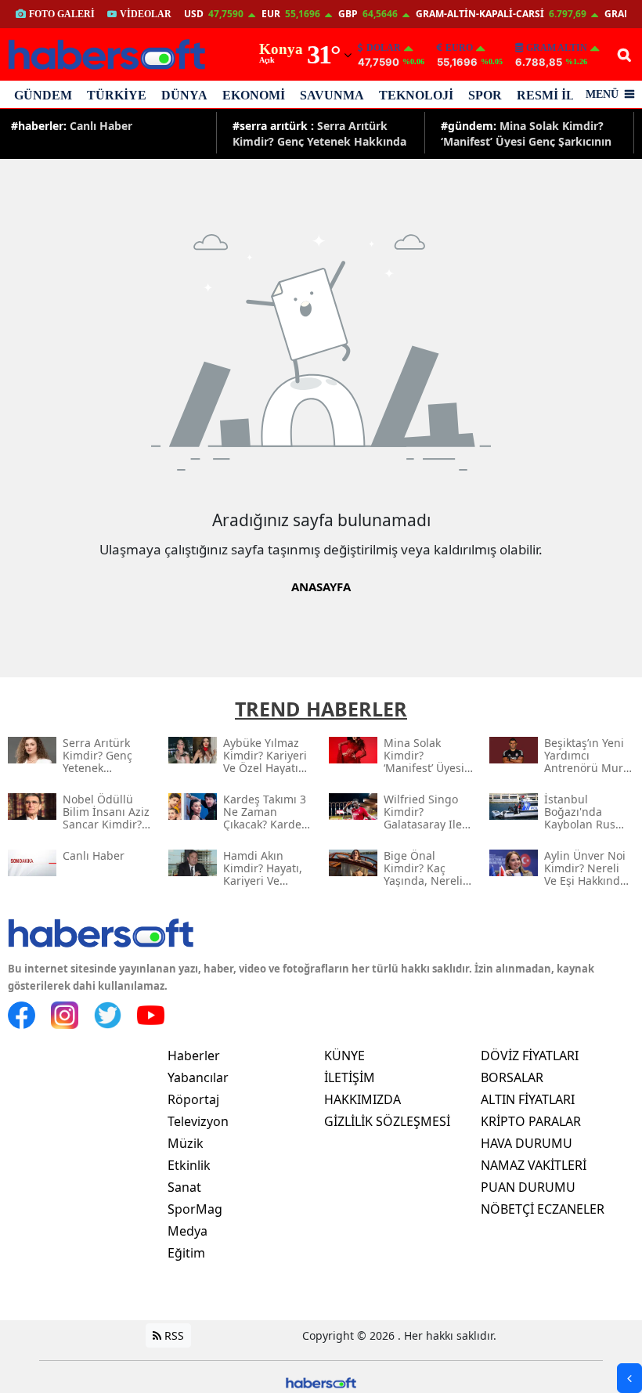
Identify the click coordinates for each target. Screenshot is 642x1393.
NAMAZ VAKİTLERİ (533, 1165)
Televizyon (198, 1121)
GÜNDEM (43, 95)
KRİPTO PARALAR (531, 1121)
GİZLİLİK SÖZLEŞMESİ (387, 1121)
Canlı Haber (71, 125)
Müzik (186, 1143)
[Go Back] (629, 1378)
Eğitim (186, 1252)
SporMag (195, 1209)
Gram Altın (556, 47)
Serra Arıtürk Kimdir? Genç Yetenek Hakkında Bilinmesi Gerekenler (319, 132)
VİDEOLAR (145, 14)
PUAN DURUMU (528, 1187)
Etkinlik (189, 1165)
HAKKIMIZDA (362, 1099)
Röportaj (193, 1099)
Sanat (184, 1187)
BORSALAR (512, 1077)
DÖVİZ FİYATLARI (530, 1055)
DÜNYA (184, 95)
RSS (172, 1335)
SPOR (485, 95)
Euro (459, 47)
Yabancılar (198, 1077)
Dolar (383, 47)
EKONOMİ (253, 95)
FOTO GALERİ (62, 14)
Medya (187, 1231)
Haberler (194, 1055)
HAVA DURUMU (526, 1143)
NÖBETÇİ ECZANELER (542, 1209)
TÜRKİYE (116, 95)
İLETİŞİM (349, 1077)
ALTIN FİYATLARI (528, 1099)
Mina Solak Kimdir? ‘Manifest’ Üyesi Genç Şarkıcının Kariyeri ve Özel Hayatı (526, 132)
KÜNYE (344, 1055)
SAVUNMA (332, 95)
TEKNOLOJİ (416, 95)
